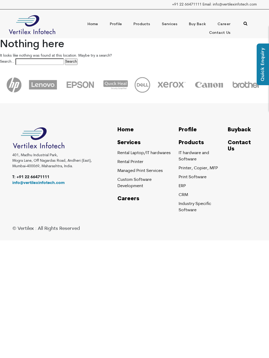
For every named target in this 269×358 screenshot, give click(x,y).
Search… (7, 62)
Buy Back (197, 24)
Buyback (239, 130)
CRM (183, 195)
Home (92, 24)
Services (170, 24)
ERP (182, 186)
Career (224, 24)
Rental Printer (130, 162)
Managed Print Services (140, 171)
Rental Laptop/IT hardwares (144, 153)
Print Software (192, 177)
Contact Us (219, 33)
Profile (116, 24)
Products (141, 24)
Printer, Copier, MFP (198, 168)
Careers (128, 199)
